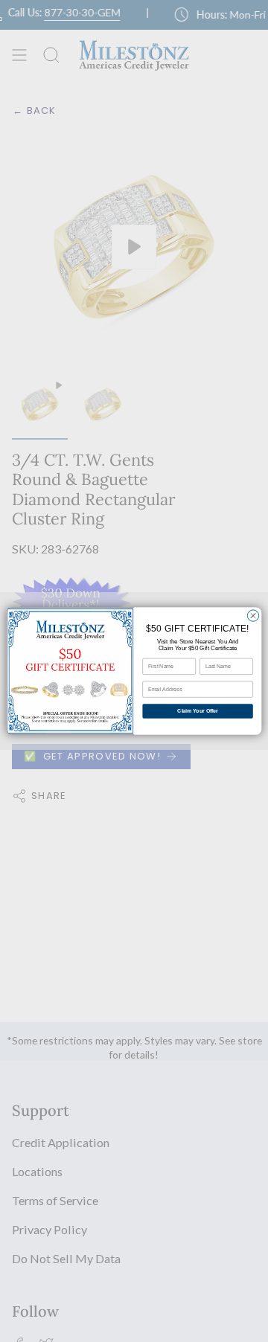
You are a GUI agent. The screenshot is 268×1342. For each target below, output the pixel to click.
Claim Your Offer (197, 710)
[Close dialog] (252, 615)
